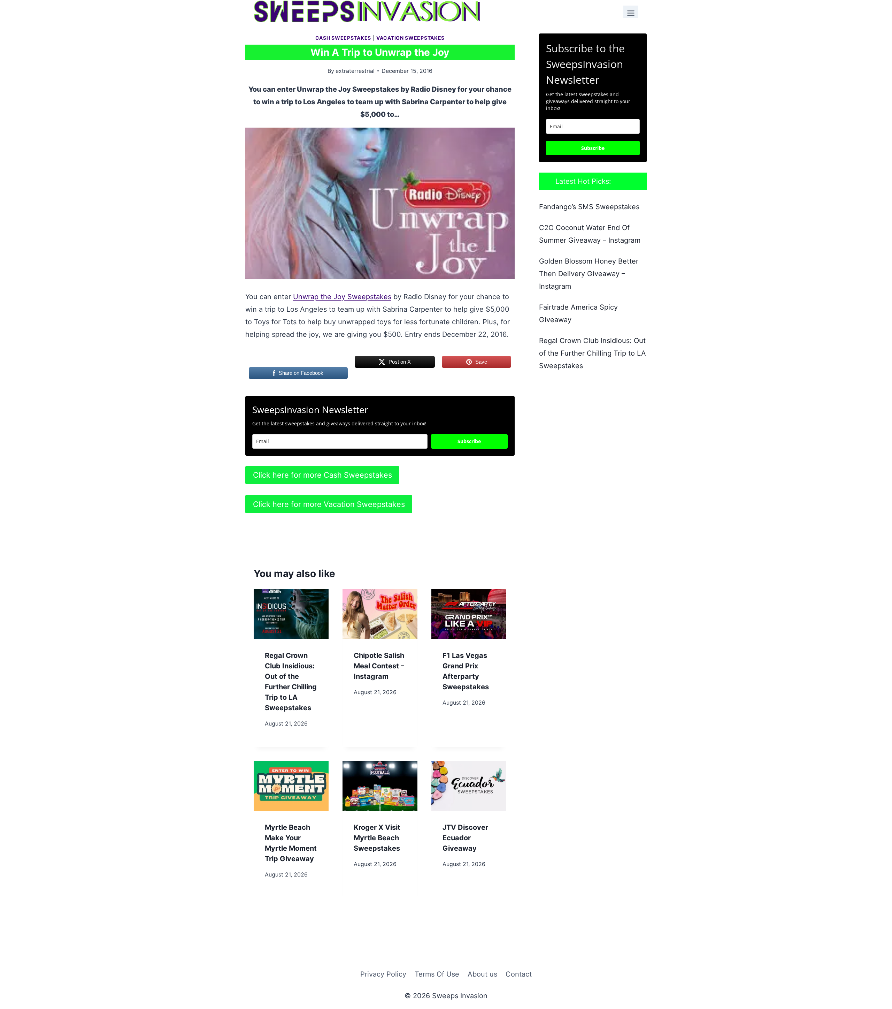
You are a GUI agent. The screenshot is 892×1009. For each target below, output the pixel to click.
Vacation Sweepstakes (410, 38)
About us (482, 974)
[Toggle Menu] (630, 12)
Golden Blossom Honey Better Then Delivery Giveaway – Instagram (588, 273)
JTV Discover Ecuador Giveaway (465, 837)
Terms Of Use (437, 974)
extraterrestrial (355, 70)
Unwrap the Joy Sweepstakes (342, 297)
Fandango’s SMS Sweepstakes (589, 207)
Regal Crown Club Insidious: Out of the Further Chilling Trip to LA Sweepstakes (592, 353)
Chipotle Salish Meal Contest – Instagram (379, 666)
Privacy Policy (383, 974)
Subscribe (469, 441)
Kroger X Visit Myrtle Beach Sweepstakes (377, 837)
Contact (519, 974)
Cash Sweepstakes (343, 38)
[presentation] (291, 614)
